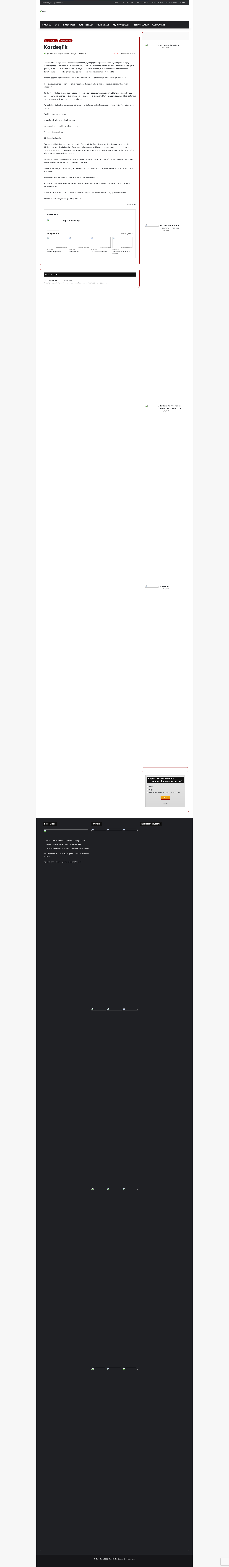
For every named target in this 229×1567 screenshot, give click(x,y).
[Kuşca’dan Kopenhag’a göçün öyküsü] (98, 917)
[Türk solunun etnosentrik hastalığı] (130, 832)
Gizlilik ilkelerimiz (171, 3)
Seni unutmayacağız (54, 251)
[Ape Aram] (152, 674)
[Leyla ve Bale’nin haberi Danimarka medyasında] (152, 494)
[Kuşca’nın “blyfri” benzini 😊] (161, 835)
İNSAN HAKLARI (102, 25)
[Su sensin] (114, 1277)
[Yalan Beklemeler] (130, 1277)
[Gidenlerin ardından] (114, 917)
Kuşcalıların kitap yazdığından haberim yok (164, 792)
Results (165, 803)
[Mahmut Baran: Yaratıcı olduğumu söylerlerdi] (152, 313)
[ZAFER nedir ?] (98, 1097)
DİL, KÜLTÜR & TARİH (121, 25)
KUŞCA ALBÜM (128, 3)
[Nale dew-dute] (147, 850)
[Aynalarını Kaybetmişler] (152, 133)
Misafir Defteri (157, 3)
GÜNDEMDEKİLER (86, 25)
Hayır (151, 790)
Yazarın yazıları (126, 234)
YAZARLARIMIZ (158, 25)
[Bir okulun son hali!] (161, 850)
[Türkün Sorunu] (114, 1457)
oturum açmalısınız (67, 280)
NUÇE (56, 25)
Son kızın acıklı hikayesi (99, 251)
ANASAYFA (46, 25)
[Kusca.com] (45, 11)
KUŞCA (116, 3)
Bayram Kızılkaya (51, 41)
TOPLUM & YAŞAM (141, 25)
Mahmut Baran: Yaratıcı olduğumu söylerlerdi (170, 226)
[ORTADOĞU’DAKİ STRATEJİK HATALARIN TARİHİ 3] (98, 1277)
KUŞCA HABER (69, 25)
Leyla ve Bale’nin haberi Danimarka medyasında (170, 407)
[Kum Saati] (130, 1457)
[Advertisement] (139, 13)
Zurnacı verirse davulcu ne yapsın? (121, 253)
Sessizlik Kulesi (74, 251)
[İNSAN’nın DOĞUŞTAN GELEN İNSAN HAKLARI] (130, 1012)
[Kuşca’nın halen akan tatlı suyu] (176, 835)
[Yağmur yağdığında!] (176, 850)
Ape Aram (164, 586)
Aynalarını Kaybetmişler (170, 45)
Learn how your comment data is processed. (90, 283)
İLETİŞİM (183, 3)
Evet (151, 787)
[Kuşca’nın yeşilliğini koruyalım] (147, 835)
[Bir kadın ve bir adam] (114, 1097)
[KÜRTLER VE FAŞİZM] (98, 1457)
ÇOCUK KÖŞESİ (142, 3)
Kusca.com (131, 1559)
